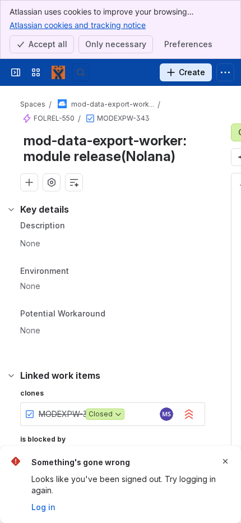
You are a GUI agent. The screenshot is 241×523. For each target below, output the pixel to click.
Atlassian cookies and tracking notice (78, 25)
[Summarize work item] (74, 182)
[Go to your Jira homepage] (58, 72)
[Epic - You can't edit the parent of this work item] (27, 118)
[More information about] (112, 314)
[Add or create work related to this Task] (29, 182)
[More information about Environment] (80, 271)
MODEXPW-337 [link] (68, 414)
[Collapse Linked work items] (11, 375)
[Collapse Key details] (11, 209)
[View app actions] (52, 182)
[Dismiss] (225, 461)
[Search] (81, 72)
